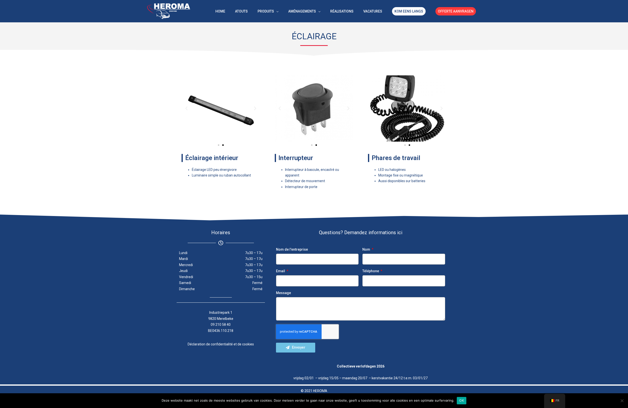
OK (461, 400)
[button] (186, 108)
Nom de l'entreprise (292, 249)
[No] (621, 400)
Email (281, 271)
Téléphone (371, 271)
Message (283, 293)
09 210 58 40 (221, 324)
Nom (366, 249)
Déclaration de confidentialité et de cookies (221, 344)
